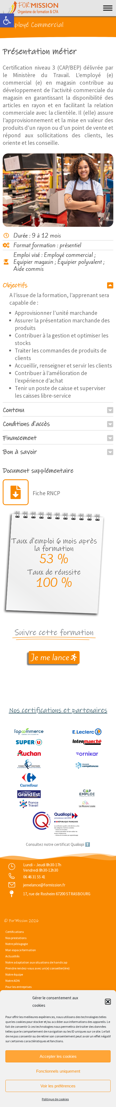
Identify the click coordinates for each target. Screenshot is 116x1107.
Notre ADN (12, 981)
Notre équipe (14, 974)
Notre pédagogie (16, 944)
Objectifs (15, 285)
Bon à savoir (20, 452)
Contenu (13, 410)
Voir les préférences (58, 1086)
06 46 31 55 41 (34, 876)
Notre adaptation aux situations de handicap (36, 962)
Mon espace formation (20, 950)
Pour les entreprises (18, 987)
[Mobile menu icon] (107, 8)
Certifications (14, 932)
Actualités (12, 956)
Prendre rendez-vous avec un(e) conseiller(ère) (37, 968)
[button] (7, 20)
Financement (20, 438)
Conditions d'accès (26, 424)
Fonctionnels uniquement (58, 1071)
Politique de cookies (55, 1099)
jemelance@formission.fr (44, 884)
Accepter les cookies (58, 1056)
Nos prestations (15, 938)
